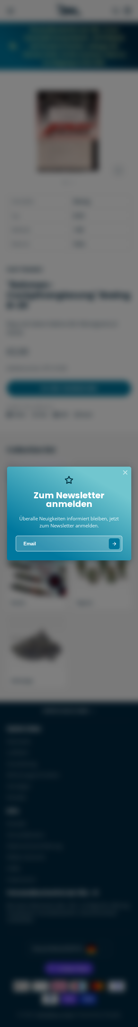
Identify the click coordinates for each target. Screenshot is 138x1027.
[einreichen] (114, 543)
